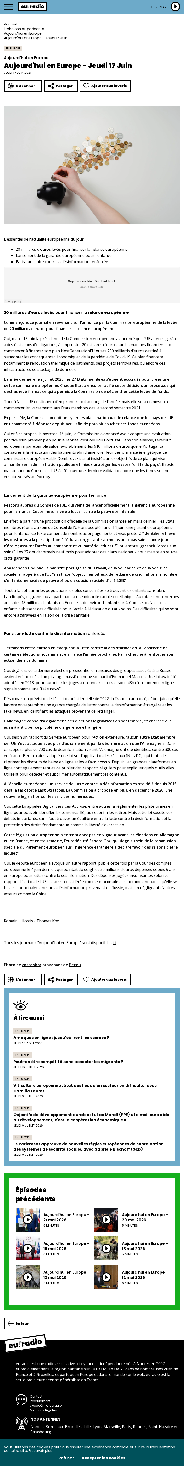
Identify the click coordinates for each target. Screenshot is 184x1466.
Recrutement (40, 1401)
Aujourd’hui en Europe (23, 33)
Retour (22, 1323)
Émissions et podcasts (24, 28)
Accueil (10, 24)
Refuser (66, 1458)
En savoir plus (40, 1450)
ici (114, 942)
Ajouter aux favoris (109, 85)
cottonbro (31, 964)
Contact (36, 1396)
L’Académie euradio (46, 1405)
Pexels (75, 964)
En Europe (13, 48)
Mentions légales (43, 1410)
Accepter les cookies (104, 1458)
